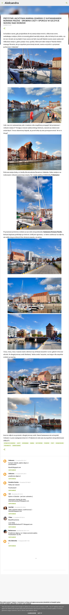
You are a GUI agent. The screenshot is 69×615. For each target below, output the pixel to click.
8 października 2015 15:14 (22, 530)
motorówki (39, 443)
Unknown (11, 460)
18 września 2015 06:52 (24, 482)
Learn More (32, 613)
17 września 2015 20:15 (20, 473)
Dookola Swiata (13, 482)
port (52, 443)
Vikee (10, 517)
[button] (4, 28)
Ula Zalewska (12, 540)
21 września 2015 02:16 (18, 517)
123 (9, 494)
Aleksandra (12, 2)
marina (32, 443)
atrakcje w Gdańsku (9, 443)
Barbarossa (12, 530)
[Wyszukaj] (21, 3)
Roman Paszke (59, 443)
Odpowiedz (12, 470)
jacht (18, 443)
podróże (46, 443)
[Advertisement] (34, 588)
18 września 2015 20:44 (19, 507)
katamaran (25, 443)
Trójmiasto (7, 445)
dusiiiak (11, 507)
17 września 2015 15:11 (20, 460)
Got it (40, 613)
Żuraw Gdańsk (16, 445)
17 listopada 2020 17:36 (23, 540)
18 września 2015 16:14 (17, 494)
